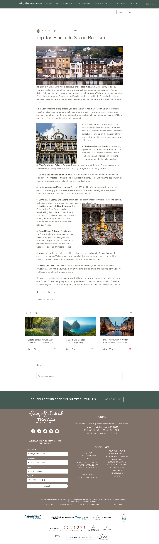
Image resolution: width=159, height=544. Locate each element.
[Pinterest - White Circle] (51, 431)
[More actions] (121, 30)
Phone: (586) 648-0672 (84, 424)
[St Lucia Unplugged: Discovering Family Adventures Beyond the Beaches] (79, 326)
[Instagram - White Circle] (39, 431)
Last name (31, 458)
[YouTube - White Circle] (57, 431)
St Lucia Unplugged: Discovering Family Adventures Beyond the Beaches (77, 341)
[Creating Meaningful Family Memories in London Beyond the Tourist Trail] (42, 326)
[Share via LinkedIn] (49, 292)
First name (31, 450)
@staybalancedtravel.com (117, 424)
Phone (30, 476)
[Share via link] (55, 292)
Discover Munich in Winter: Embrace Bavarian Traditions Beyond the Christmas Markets (116, 341)
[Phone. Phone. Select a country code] (30, 480)
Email (29, 467)
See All (131, 312)
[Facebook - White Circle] (33, 431)
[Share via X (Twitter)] (43, 292)
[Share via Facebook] (37, 292)
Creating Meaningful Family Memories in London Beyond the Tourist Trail (41, 341)
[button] (83, 4)
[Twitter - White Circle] (45, 431)
